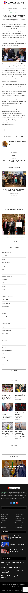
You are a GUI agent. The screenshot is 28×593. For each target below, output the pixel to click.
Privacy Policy (4, 518)
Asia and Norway (6, 255)
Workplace (4, 516)
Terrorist (4, 357)
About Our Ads (4, 522)
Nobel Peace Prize (6, 303)
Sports (3, 344)
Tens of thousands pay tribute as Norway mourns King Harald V (7, 396)
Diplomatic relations (12, 8)
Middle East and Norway (8, 296)
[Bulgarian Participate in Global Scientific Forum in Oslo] (14, 179)
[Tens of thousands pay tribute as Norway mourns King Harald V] (7, 388)
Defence (4, 272)
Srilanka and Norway (7, 350)
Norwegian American (7, 310)
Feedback (3, 520)
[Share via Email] (22, 136)
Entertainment (4, 525)
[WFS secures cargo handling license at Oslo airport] (7, 426)
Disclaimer (16, 590)
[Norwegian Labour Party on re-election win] (5, 551)
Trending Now (18, 527)
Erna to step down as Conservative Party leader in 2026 (18, 544)
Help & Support (19, 522)
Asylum (3, 259)
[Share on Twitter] (19, 136)
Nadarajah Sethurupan (12, 19)
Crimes (3, 269)
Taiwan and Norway (6, 360)
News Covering (18, 525)
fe (3, 129)
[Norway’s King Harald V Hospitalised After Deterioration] (7, 407)
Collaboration (4, 514)
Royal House (5, 333)
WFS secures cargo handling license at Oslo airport (7, 433)
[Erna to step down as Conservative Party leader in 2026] (5, 544)
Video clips (4, 364)
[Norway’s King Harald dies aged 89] (20, 388)
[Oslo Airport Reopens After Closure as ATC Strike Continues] (20, 426)
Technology (4, 527)
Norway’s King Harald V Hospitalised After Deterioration (7, 415)
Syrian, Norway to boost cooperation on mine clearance (16, 537)
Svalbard (4, 354)
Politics (3, 320)
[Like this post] (16, 136)
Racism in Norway (6, 323)
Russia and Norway (6, 330)
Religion (4, 327)
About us (9, 590)
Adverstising (18, 516)
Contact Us (17, 511)
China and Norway (6, 262)
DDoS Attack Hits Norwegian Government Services (20, 415)
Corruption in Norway (7, 266)
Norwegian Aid (5, 306)
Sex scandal (4, 340)
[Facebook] (11, 503)
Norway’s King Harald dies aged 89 (20, 395)
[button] (3, 183)
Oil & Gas (4, 313)
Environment (5, 283)
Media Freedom (5, 293)
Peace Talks (4, 316)
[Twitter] (14, 503)
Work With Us (4, 511)
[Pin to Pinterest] (21, 136)
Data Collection (18, 514)
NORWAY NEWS (5, 492)
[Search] (26, 3)
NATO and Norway (6, 299)
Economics (4, 279)
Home (3, 8)
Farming (4, 286)
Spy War (4, 347)
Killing (3, 289)
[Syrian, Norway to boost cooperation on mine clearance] (5, 537)
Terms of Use (18, 520)
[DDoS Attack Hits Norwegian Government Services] (20, 407)
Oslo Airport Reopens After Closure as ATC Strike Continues (20, 434)
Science (3, 337)
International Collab (20, 518)
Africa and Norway (6, 252)
